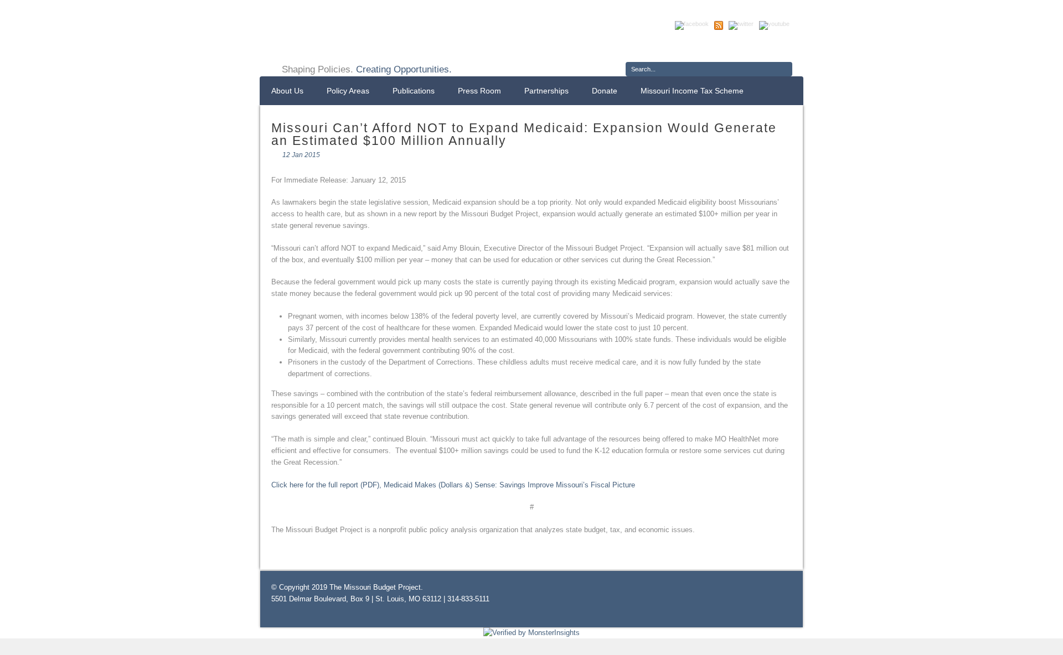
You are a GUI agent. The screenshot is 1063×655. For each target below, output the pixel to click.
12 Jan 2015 (301, 155)
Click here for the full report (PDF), (453, 485)
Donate (604, 90)
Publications (414, 90)
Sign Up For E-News (667, 47)
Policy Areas (348, 90)
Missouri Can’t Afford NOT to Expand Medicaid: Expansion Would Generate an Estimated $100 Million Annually (524, 134)
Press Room (479, 90)
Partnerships (546, 90)
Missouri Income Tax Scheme (692, 90)
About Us (287, 90)
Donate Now (751, 47)
